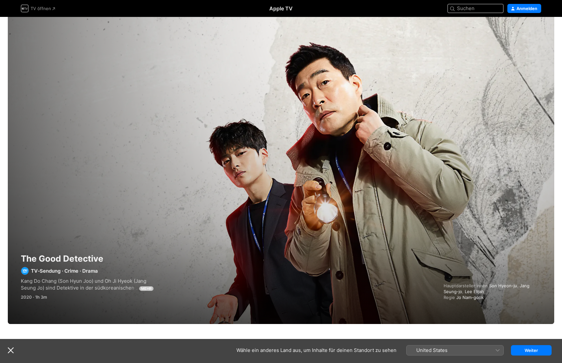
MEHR (146, 288)
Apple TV (281, 8)
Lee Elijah (474, 291)
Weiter (531, 350)
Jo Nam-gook (470, 297)
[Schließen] (11, 350)
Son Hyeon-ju (503, 285)
